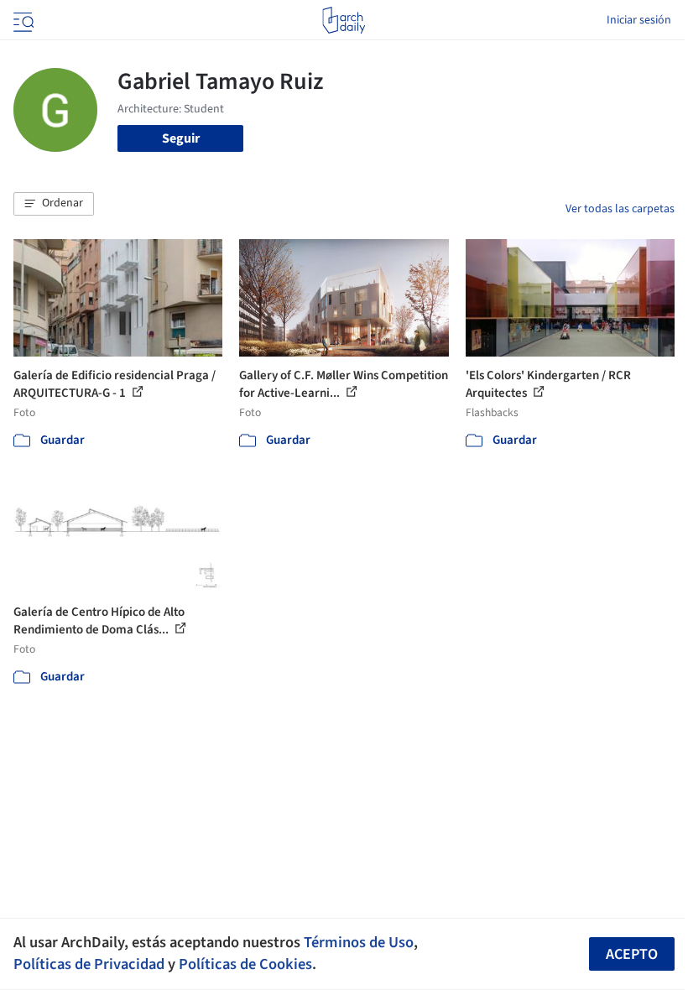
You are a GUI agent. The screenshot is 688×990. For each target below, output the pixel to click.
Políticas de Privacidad (88, 964)
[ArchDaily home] (343, 20)
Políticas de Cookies (245, 964)
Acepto (632, 954)
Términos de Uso (359, 942)
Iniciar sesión (639, 20)
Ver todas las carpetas (620, 209)
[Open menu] (22, 20)
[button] (53, 204)
